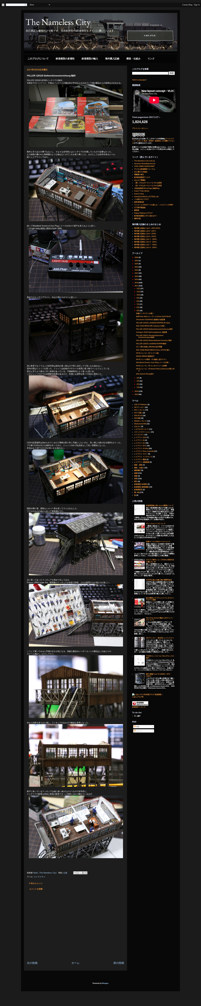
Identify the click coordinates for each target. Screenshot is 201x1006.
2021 (137, 273)
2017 (137, 286)
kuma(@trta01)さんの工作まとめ (146, 196)
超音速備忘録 (139, 202)
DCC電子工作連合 (140, 172)
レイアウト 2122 (140, 437)
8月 (138, 301)
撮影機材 (137, 470)
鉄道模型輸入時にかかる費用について (160, 505)
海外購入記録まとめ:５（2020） (146, 239)
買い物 (136, 492)
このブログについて (38, 58)
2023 (137, 267)
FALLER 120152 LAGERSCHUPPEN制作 (151, 343)
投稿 (137, 726)
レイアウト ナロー (141, 454)
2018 (137, 283)
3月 (138, 381)
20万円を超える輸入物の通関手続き (159, 580)
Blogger (105, 983)
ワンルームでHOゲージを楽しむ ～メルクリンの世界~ (154, 205)
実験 (135, 476)
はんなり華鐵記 (140, 180)
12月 (138, 288)
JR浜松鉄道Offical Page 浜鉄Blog (147, 188)
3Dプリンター (139, 407)
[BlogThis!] (77, 872)
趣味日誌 (137, 218)
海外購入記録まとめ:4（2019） (145, 236)
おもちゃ (137, 426)
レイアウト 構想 (140, 459)
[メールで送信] (74, 872)
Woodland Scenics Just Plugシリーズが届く (153, 362)
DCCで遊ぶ (138, 413)
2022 (137, 270)
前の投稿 (118, 962)
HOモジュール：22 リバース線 (147, 353)
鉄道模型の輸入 (90, 58)
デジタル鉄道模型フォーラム (144, 169)
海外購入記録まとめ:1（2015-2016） (147, 228)
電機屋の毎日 (139, 174)
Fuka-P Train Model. (141, 191)
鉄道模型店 (138, 489)
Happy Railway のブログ (143, 213)
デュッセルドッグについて (156, 523)
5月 (138, 310)
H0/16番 (137, 418)
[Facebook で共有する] (83, 872)
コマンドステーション (142, 432)
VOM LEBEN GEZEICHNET (144, 166)
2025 (137, 260)
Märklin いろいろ (140, 421)
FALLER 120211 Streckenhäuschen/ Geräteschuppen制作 (149, 336)
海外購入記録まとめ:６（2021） (146, 242)
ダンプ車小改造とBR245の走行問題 (149, 347)
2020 (137, 276)
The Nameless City (58, 22)
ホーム (75, 962)
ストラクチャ (39, 877)
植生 (135, 481)
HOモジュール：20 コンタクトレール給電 (151, 366)
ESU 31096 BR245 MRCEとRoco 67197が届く (153, 350)
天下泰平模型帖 (140, 207)
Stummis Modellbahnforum (144, 163)
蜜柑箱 (136, 210)
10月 (138, 295)
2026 (137, 257)
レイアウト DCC (140, 445)
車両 (135, 478)
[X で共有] (80, 872)
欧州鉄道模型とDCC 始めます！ (146, 216)
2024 (137, 264)
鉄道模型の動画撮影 (141, 487)
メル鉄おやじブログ (141, 199)
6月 (138, 307)
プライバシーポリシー (140, 128)
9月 (138, 298)
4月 (138, 378)
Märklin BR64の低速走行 (145, 356)
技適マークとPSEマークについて (158, 541)
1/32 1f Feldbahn (140, 404)
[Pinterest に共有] (85, 872)
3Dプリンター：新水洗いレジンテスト (160, 638)
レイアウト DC (139, 443)
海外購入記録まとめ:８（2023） (146, 247)
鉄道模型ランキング (138, 707)
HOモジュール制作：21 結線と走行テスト (151, 359)
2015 (137, 394)
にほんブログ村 (137, 697)
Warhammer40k (140, 424)
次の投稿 (32, 962)
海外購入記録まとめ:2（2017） (145, 231)
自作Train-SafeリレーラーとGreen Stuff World (153, 316)
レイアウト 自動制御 (141, 462)
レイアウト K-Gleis (141, 448)
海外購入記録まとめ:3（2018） (145, 233)
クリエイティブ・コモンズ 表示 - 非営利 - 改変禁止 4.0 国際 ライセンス (153, 141)
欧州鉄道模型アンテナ (142, 177)
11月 (138, 291)
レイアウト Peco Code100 (144, 451)
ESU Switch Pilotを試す (145, 374)
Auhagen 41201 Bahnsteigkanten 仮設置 (151, 332)
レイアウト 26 (139, 440)
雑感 (135, 473)
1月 (138, 387)
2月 (138, 384)
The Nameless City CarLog (144, 161)
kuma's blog (139, 194)
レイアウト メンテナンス (143, 457)
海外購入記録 (112, 58)
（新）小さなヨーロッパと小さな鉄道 (148, 183)
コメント (139, 731)
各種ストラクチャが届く (145, 313)
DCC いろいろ (139, 410)
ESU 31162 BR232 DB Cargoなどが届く (151, 326)
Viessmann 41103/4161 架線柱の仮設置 (150, 319)
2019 (137, 279)
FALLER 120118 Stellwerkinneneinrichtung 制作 (154, 329)
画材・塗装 (138, 465)
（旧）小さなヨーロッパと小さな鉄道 (148, 185)
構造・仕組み (133, 58)
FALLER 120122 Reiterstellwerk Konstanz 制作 (154, 340)
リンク (151, 58)
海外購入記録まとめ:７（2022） (146, 244)
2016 (137, 391)
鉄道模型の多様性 (65, 58)
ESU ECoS (138, 415)
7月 (138, 304)
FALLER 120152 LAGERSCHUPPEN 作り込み (153, 323)
